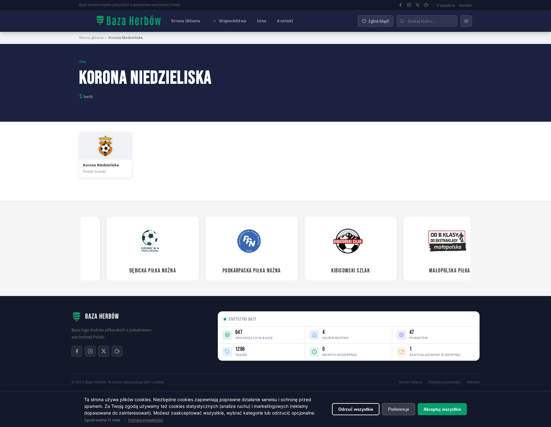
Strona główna (91, 37)
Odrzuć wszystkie (355, 409)
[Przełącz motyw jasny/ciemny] (466, 21)
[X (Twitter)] (417, 5)
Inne (261, 21)
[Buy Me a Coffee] (426, 5)
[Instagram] (409, 5)
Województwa (232, 21)
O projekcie (446, 5)
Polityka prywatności (444, 382)
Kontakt (465, 5)
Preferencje (398, 409)
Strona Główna (185, 21)
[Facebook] (400, 5)
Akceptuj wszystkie (442, 409)
